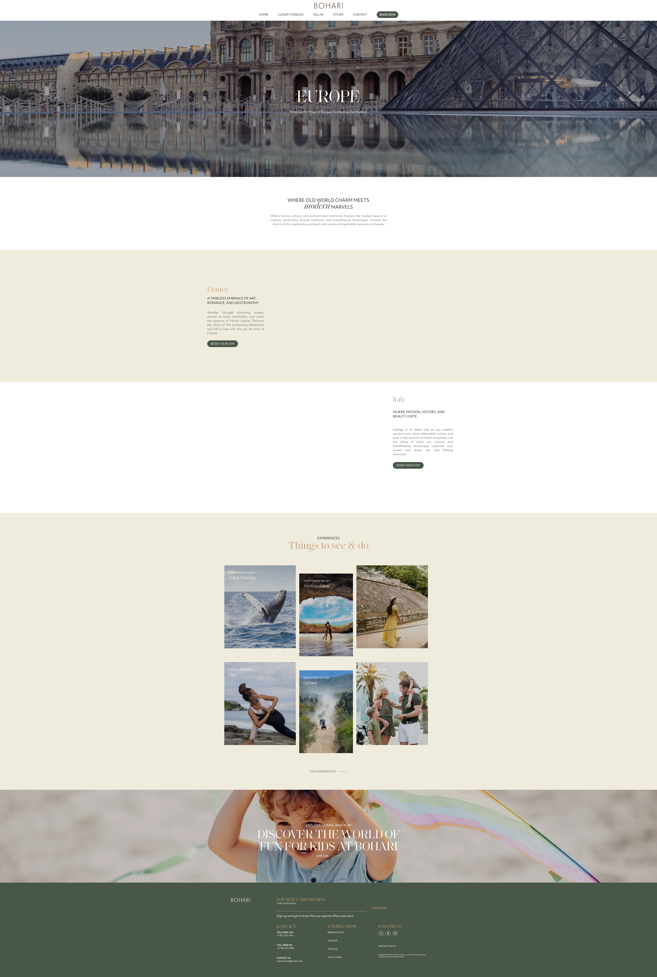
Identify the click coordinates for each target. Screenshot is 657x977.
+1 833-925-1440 (285, 935)
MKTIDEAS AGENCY (397, 957)
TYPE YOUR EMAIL (286, 903)
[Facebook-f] (388, 933)
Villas (318, 14)
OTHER (338, 14)
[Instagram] (395, 933)
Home (263, 14)
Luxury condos (291, 14)
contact (360, 14)
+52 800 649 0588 (285, 948)
